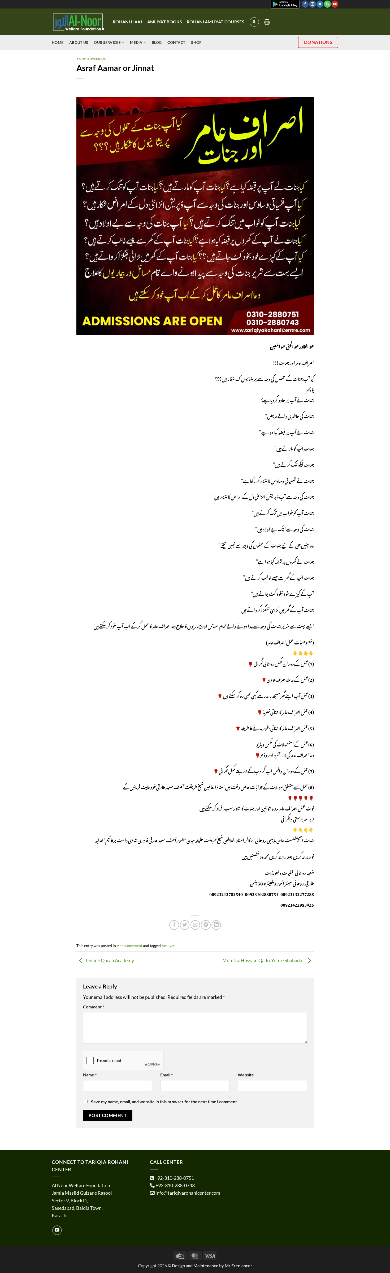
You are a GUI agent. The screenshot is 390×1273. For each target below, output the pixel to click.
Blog (157, 42)
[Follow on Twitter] (320, 4)
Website (246, 1074)
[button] (254, 22)
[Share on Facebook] (174, 925)
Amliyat (168, 945)
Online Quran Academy (109, 960)
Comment (93, 1006)
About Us (78, 42)
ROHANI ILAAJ (127, 21)
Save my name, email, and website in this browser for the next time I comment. (164, 1101)
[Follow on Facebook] (305, 4)
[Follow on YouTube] (334, 4)
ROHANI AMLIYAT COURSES (215, 21)
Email (166, 1074)
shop (196, 42)
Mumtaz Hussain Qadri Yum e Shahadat (263, 960)
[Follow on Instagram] (312, 4)
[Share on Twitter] (184, 925)
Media (136, 42)
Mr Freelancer (238, 1265)
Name (90, 1074)
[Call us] (327, 4)
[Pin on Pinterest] (205, 925)
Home (57, 42)
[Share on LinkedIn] (216, 925)
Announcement (91, 59)
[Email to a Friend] (195, 925)
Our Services (107, 42)
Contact (176, 42)
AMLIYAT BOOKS (164, 21)
